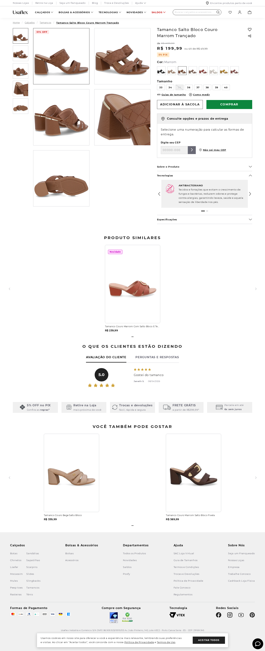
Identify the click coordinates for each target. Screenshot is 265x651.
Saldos (157, 12)
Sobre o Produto (168, 166)
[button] (35, 407)
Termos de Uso (166, 642)
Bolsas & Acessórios (74, 12)
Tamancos (45, 23)
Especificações (167, 219)
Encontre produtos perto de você (231, 3)
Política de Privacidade (139, 642)
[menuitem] (44, 12)
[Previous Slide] (159, 194)
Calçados (42, 12)
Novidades (135, 12)
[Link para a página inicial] (18, 23)
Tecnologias (108, 12)
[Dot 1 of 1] (132, 525)
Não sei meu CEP (214, 149)
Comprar (133, 316)
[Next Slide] (250, 194)
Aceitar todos (209, 640)
